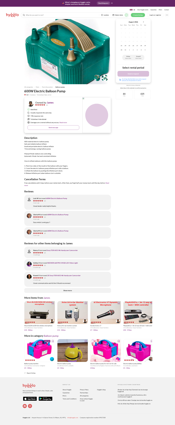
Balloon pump (60, 87)
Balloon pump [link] (51, 335)
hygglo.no (147, 404)
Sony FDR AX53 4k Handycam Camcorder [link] (62, 250)
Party (37, 87)
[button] (112, 3)
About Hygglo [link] (67, 390)
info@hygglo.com (72, 417)
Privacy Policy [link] (84, 390)
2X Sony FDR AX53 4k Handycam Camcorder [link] (64, 275)
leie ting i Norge (129, 404)
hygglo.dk (121, 391)
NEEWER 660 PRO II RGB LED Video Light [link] (62, 263)
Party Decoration (47, 87)
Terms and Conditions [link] (70, 399)
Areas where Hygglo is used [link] (86, 399)
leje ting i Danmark (132, 390)
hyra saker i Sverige (130, 400)
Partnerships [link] (84, 393)
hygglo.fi (129, 397)
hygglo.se (149, 400)
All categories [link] (84, 396)
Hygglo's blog (101, 390)
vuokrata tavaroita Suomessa (133, 395)
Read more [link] (63, 122)
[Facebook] (25, 406)
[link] (12, 15)
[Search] (126, 15)
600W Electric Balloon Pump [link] (56, 198)
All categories (28, 87)
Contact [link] (166, 10)
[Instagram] (30, 406)
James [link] (50, 102)
